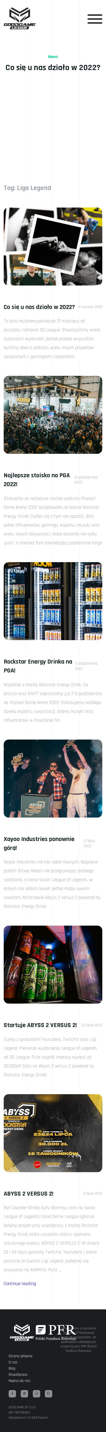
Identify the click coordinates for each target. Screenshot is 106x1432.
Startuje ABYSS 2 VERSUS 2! (40, 1025)
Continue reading (20, 1283)
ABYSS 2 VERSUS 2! (28, 1194)
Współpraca (18, 1374)
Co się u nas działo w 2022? (39, 307)
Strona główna (20, 1356)
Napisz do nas (19, 1380)
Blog (12, 1368)
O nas (13, 1362)
